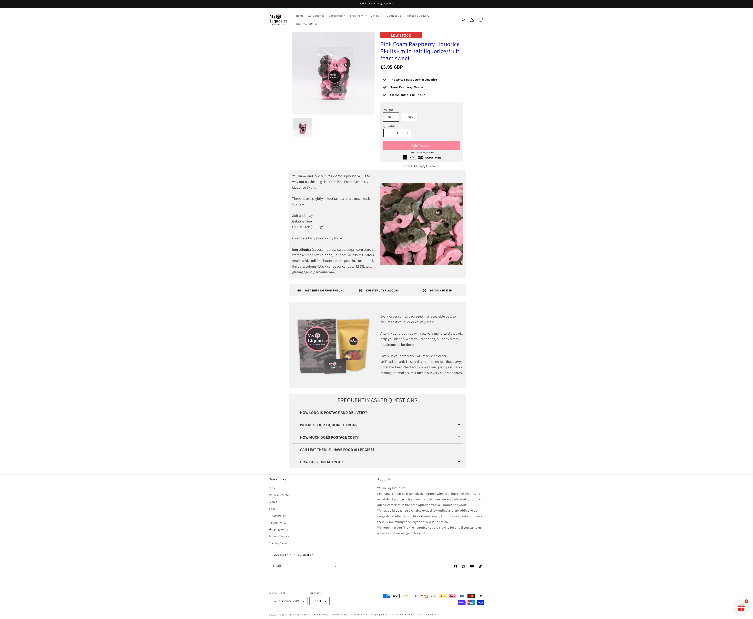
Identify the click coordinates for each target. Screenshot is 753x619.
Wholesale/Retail (279, 495)
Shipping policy (379, 614)
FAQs (272, 488)
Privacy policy (339, 614)
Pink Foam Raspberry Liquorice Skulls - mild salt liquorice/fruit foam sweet (420, 51)
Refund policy (321, 614)
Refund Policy (277, 522)
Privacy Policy (277, 515)
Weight (388, 110)
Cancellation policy (426, 614)
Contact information (401, 614)
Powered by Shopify (300, 614)
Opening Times (278, 543)
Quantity (389, 126)
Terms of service (358, 614)
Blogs (272, 509)
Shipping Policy (278, 529)
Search (273, 502)
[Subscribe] (334, 565)
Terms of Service (279, 536)
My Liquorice (283, 614)
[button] (337, 16)
